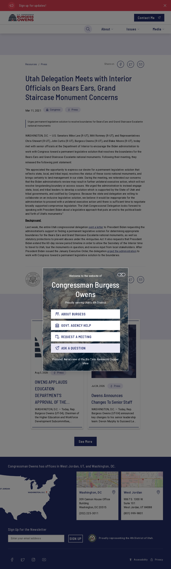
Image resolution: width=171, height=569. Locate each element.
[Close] (121, 274)
